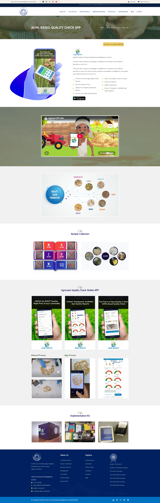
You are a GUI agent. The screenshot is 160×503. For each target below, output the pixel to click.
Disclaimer (88, 471)
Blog (132, 12)
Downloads (133, 1)
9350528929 (46, 485)
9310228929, (37, 485)
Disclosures (111, 12)
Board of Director (65, 467)
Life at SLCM (64, 481)
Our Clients (63, 474)
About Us (63, 12)
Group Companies (66, 464)
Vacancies (88, 464)
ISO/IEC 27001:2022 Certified (119, 468)
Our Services (72, 12)
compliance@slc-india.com (41, 491)
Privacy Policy (89, 467)
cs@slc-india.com (144, 1)
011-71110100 (37, 482)
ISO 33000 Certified (116, 471)
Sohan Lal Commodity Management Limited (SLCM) (61, 500)
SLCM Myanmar (123, 12)
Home (102, 27)
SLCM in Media (64, 478)
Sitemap (87, 474)
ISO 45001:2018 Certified (117, 478)
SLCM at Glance (85, 12)
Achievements (89, 460)
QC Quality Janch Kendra (113, 44)
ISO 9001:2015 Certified (117, 485)
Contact (139, 12)
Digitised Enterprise (99, 12)
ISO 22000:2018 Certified (117, 475)
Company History (65, 460)
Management (64, 471)
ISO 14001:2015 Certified (117, 482)
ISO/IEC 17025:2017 (116, 464)
